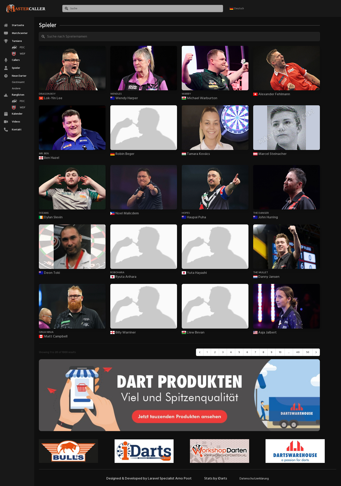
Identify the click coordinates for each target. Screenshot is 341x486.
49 (298, 352)
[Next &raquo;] (316, 352)
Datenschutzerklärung (254, 478)
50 (307, 352)
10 (280, 352)
